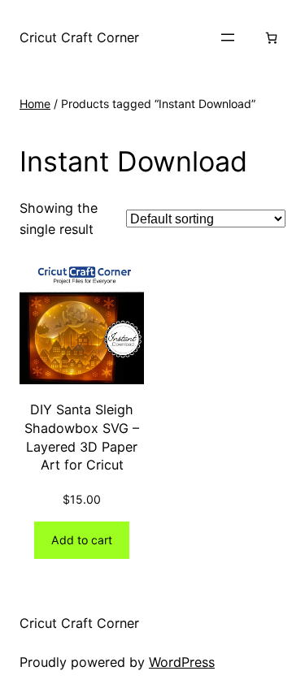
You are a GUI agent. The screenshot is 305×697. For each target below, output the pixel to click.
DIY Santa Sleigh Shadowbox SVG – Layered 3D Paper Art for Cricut (81, 437)
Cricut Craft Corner (79, 37)
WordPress (182, 662)
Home (35, 103)
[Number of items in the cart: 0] (271, 38)
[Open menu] (227, 37)
